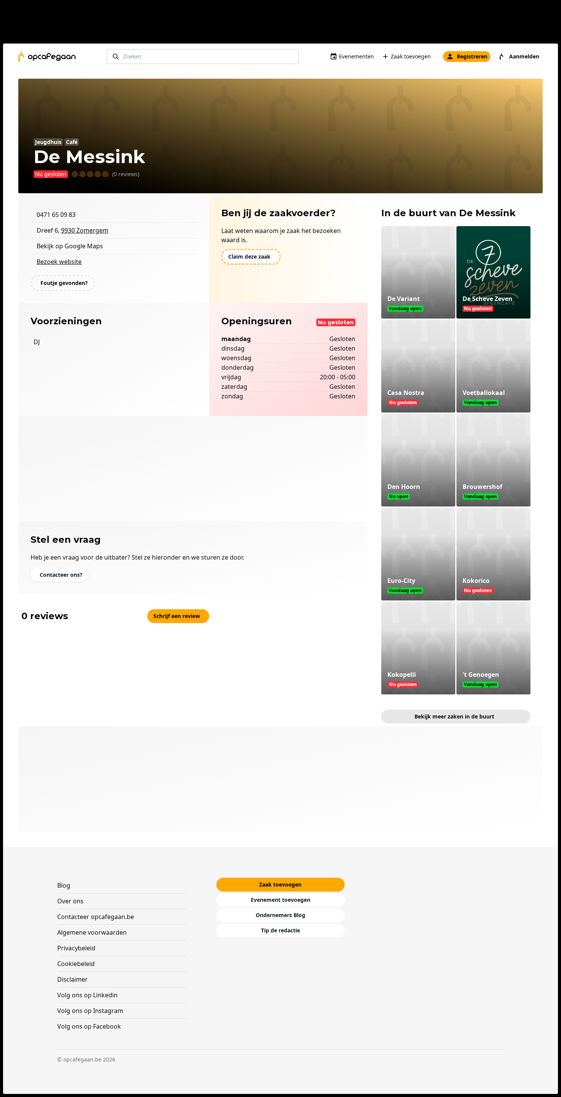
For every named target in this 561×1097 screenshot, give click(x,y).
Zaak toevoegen (411, 56)
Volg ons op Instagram (90, 1010)
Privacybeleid (76, 948)
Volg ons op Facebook (89, 1026)
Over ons (70, 901)
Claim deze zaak (249, 256)
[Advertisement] (284, 23)
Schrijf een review (176, 616)
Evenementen (356, 56)
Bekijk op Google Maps (70, 246)
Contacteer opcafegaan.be (95, 917)
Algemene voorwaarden (92, 932)
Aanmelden (524, 56)
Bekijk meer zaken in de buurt (454, 716)
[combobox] (202, 57)
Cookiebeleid (76, 963)
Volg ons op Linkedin (87, 995)
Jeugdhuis (48, 142)
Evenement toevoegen (280, 899)
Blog (63, 885)
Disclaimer (72, 979)
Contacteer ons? (61, 574)
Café (71, 142)
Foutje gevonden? (64, 282)
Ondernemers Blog (280, 915)
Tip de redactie (280, 930)
